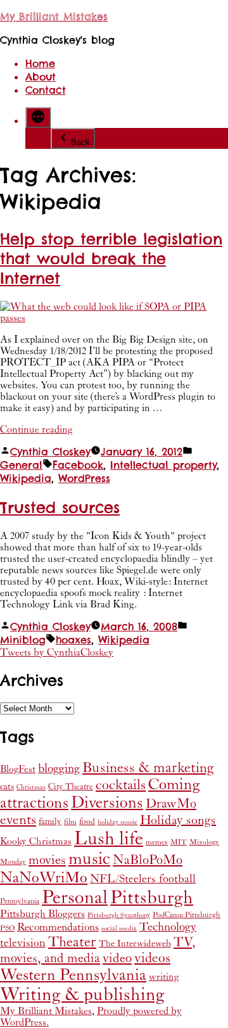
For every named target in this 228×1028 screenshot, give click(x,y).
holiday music (117, 822)
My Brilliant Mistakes (54, 16)
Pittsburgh (151, 897)
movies (47, 860)
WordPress (84, 478)
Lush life (108, 838)
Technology (167, 927)
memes (157, 842)
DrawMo (171, 803)
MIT (178, 842)
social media (119, 928)
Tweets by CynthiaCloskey (56, 652)
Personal (75, 897)
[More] (38, 117)
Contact (45, 90)
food (87, 821)
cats (7, 786)
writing (164, 977)
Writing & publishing (82, 994)
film (70, 822)
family (50, 821)
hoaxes (73, 640)
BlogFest (17, 769)
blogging (59, 768)
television (23, 943)
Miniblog (23, 640)
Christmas (31, 787)
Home (40, 63)
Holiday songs (178, 820)
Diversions (107, 803)
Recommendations (58, 927)
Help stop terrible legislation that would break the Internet (111, 258)
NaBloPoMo (147, 860)
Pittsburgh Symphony (118, 915)
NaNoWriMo (43, 878)
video (117, 958)
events (18, 820)
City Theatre (70, 787)
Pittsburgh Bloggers (42, 914)
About (40, 77)
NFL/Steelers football (143, 878)
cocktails (121, 785)
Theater (72, 942)
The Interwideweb (135, 943)
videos (152, 958)
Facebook (78, 465)
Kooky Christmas (36, 841)
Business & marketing (148, 767)
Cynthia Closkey (50, 452)
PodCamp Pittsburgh (186, 915)
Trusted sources (60, 507)
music (89, 859)
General (21, 465)
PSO (7, 928)
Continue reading (36, 429)
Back (80, 142)
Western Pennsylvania (73, 975)
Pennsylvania (19, 901)
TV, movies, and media (98, 950)
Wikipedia (25, 478)
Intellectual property (163, 465)
